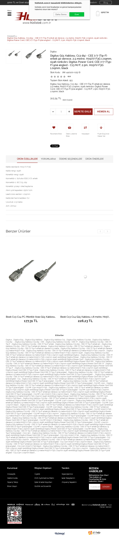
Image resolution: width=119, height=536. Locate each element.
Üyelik (37, 474)
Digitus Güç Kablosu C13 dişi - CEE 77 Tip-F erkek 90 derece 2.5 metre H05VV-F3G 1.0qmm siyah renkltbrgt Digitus (58, 354)
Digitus (9, 340)
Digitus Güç (18, 340)
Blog (105, 2)
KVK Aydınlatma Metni (44, 478)
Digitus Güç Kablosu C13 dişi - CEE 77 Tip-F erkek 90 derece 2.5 (75, 346)
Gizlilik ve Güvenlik (43, 486)
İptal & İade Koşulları (43, 482)
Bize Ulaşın (12, 486)
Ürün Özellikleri (27, 159)
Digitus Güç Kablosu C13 (54, 340)
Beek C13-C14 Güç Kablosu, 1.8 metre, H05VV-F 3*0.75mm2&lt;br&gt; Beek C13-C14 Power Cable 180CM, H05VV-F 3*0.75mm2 (52, 317)
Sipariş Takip (12, 482)
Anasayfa (11, 474)
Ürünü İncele (9, 276)
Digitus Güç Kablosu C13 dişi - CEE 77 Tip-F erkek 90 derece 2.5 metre (58, 347)
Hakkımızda (12, 478)
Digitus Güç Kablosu (34, 340)
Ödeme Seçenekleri (70, 159)
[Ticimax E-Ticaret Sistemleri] (59, 533)
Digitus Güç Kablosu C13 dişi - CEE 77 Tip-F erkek (33, 344)
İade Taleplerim (68, 478)
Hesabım (93, 2)
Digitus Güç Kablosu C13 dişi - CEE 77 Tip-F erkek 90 (77, 344)
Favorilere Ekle (51, 276)
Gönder (106, 487)
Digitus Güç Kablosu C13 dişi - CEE (29, 342)
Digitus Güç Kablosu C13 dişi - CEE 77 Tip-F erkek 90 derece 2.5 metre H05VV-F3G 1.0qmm (65, 350)
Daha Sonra (60, 14)
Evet (77, 14)
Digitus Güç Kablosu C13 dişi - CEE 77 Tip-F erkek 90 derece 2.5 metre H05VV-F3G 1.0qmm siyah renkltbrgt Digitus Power (59, 356)
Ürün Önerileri (94, 159)
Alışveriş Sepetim (69, 482)
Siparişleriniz (67, 474)
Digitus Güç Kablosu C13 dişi (79, 340)
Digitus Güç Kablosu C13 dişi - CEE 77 (62, 342)
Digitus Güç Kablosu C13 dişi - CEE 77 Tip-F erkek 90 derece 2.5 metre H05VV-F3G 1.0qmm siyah (59, 351)
